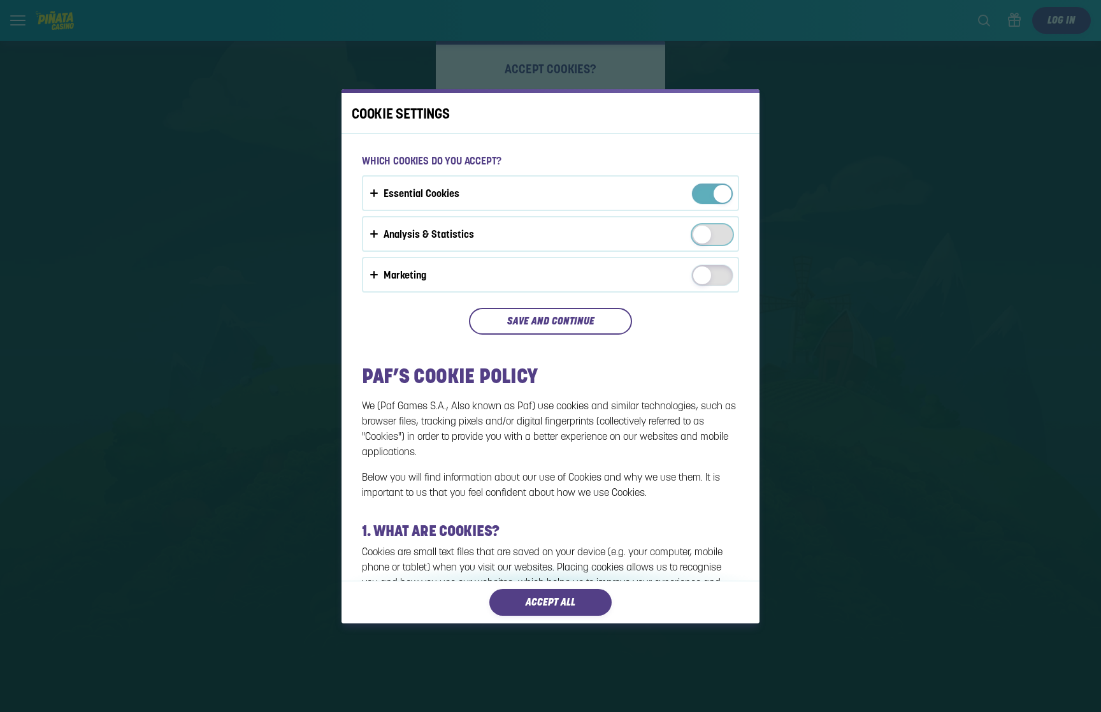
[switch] (721, 195)
